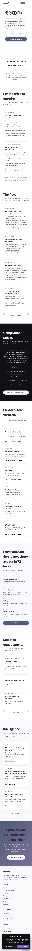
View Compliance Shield (16, 33)
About (5, 901)
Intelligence (6, 898)
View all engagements (16, 712)
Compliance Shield (8, 890)
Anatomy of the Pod (15, 315)
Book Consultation (15, 39)
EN (22, 3)
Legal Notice (9, 946)
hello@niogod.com (8, 928)
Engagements (7, 896)
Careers (5, 904)
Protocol (5, 893)
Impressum (6, 913)
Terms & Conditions (9, 919)
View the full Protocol (16, 623)
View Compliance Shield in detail (16, 392)
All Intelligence (16, 813)
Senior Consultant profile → (13, 441)
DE (24, 3)
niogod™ (6, 3)
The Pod (5, 888)
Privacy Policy (7, 916)
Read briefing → (10, 761)
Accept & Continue (22, 946)
